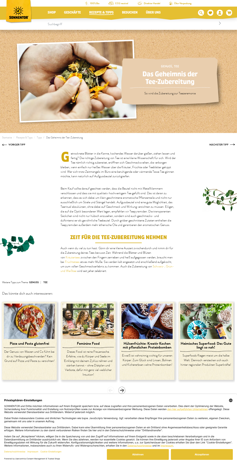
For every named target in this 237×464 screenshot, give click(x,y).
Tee (176, 66)
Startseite (7, 137)
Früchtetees (72, 262)
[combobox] (135, 23)
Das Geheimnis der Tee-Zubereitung (64, 137)
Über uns (153, 12)
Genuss (166, 66)
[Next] (121, 390)
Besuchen (130, 12)
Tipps (39, 137)
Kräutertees (73, 257)
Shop (52, 12)
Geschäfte (72, 12)
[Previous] (110, 390)
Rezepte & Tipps (101, 12)
